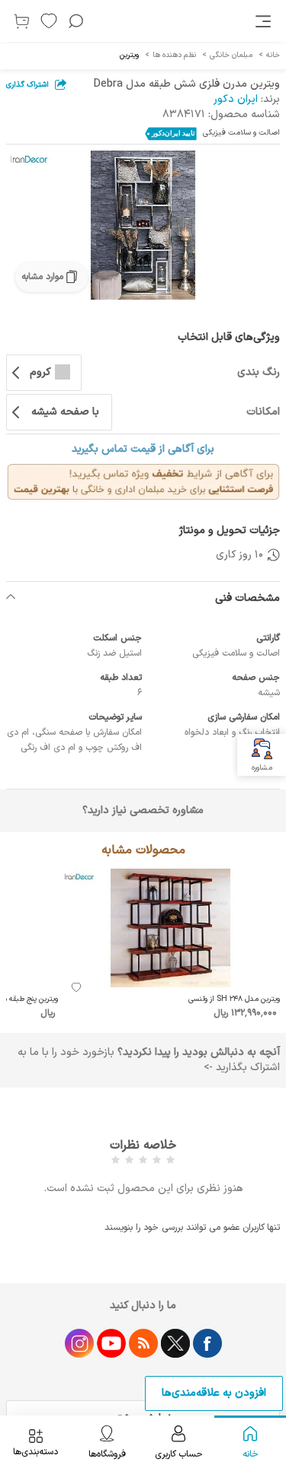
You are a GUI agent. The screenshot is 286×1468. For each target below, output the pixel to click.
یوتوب (111, 1343)
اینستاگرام (79, 1343)
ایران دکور (236, 99)
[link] (264, 21)
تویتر (175, 1343)
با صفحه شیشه (65, 412)
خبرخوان (143, 1343)
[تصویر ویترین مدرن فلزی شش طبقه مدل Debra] (143, 225)
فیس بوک (207, 1343)
